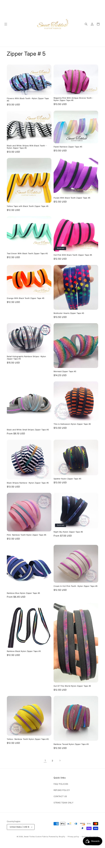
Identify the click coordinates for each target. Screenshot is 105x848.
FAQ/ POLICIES (61, 784)
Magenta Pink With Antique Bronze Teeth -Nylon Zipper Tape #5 (73, 99)
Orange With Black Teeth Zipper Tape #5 (25, 298)
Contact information (90, 837)
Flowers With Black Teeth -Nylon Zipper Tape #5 (28, 99)
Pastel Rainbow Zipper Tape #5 (68, 147)
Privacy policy (73, 837)
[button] (6, 24)
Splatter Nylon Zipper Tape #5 (67, 479)
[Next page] (60, 760)
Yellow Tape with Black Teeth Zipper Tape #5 (28, 206)
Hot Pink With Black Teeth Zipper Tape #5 (73, 255)
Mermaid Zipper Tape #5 (65, 371)
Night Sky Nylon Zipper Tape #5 (68, 532)
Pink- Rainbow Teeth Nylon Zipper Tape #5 (26, 535)
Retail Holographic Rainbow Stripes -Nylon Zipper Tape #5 (26, 357)
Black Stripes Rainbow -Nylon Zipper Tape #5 (28, 483)
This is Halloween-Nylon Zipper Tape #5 (72, 424)
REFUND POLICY (62, 790)
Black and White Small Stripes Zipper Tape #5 (28, 430)
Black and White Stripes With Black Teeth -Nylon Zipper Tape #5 (26, 146)
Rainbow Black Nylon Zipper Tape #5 (24, 651)
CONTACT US (60, 796)
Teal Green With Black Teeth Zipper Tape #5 (27, 253)
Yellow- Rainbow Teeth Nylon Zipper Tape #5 (28, 739)
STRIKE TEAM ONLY (64, 802)
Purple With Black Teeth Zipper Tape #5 (72, 198)
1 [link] (45, 760)
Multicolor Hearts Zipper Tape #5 (69, 313)
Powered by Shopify (57, 837)
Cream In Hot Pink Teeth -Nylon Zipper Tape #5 (76, 586)
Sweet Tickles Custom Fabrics (36, 837)
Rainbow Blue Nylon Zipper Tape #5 (23, 593)
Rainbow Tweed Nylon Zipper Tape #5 (71, 744)
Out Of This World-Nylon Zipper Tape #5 (72, 686)
